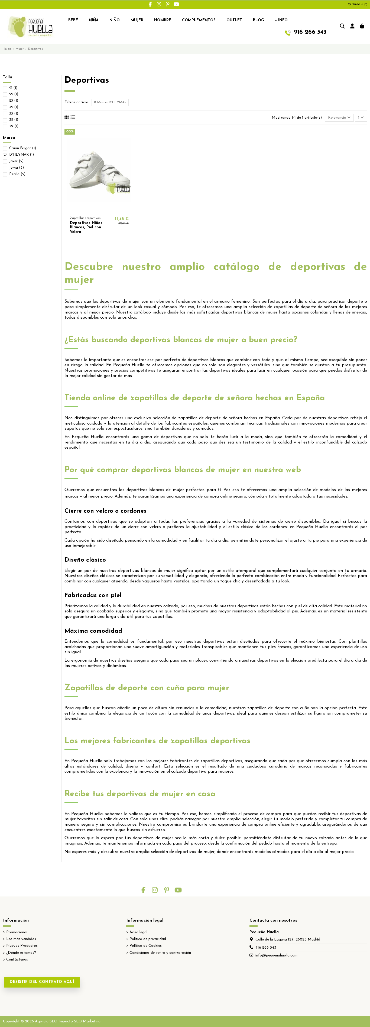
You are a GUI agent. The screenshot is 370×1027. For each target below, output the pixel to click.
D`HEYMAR (21, 154)
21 (13, 88)
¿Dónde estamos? (21, 953)
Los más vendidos (21, 939)
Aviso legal (138, 932)
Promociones (17, 932)
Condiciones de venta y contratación (160, 953)
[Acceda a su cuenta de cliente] (352, 27)
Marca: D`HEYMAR (111, 102)
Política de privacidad (147, 939)
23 (13, 100)
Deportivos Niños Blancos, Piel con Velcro (86, 227)
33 (13, 113)
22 (13, 94)
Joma (16, 167)
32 (13, 107)
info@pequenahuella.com (276, 955)
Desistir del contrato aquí (42, 982)
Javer (16, 161)
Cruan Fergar (22, 148)
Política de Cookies (145, 946)
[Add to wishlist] (91, 209)
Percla (17, 174)
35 (13, 120)
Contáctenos (17, 960)
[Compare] (99, 209)
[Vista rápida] (107, 209)
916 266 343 (265, 948)
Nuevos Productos (22, 946)
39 (13, 126)
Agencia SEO (46, 1021)
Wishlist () (359, 4)
